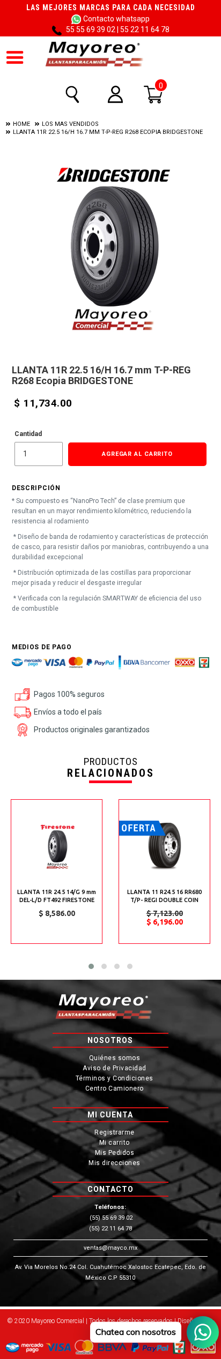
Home (21, 124)
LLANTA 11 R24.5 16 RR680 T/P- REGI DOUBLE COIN (164, 896)
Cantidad (28, 434)
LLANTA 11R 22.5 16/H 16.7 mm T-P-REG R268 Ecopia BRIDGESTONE (108, 132)
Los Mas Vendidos (70, 124)
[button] (91, 966)
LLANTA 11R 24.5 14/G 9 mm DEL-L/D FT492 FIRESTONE (56, 896)
